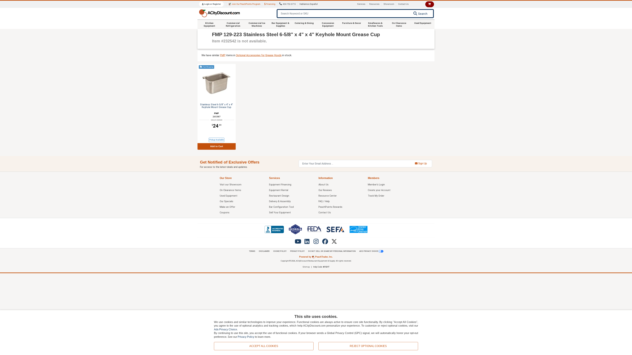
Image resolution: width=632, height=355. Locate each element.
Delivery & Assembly (280, 201)
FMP (222, 55)
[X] (334, 243)
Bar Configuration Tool (281, 207)
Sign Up (422, 163)
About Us (323, 184)
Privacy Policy (297, 251)
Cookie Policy (280, 251)
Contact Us (403, 4)
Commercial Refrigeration (233, 24)
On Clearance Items (399, 24)
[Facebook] (325, 243)
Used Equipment (422, 23)
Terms (252, 251)
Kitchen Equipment (209, 24)
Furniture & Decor (351, 23)
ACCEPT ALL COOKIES (263, 346)
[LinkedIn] (307, 243)
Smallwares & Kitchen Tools (375, 24)
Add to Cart (216, 146)
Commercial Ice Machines (257, 24)
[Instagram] (316, 243)
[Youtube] (298, 243)
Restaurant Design (279, 195)
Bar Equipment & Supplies (280, 24)
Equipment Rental (278, 190)
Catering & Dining (304, 23)
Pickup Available (216, 140)
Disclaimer (264, 251)
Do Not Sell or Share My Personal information (332, 251)
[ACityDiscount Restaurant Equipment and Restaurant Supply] (219, 13)
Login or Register (212, 4)
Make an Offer (227, 207)
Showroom (388, 4)
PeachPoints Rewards (330, 207)
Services (361, 4)
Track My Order (376, 195)
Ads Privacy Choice (369, 251)
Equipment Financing (280, 184)
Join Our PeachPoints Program (245, 4)
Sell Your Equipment (280, 212)
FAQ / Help (324, 201)
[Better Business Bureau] (274, 229)
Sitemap (306, 267)
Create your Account (379, 190)
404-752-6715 (289, 4)
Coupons (224, 212)
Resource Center (327, 195)
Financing (270, 4)
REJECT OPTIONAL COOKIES (368, 346)
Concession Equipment (328, 24)
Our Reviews (325, 190)
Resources (374, 4)
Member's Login (376, 184)
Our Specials (226, 201)
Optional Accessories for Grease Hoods (259, 55)
